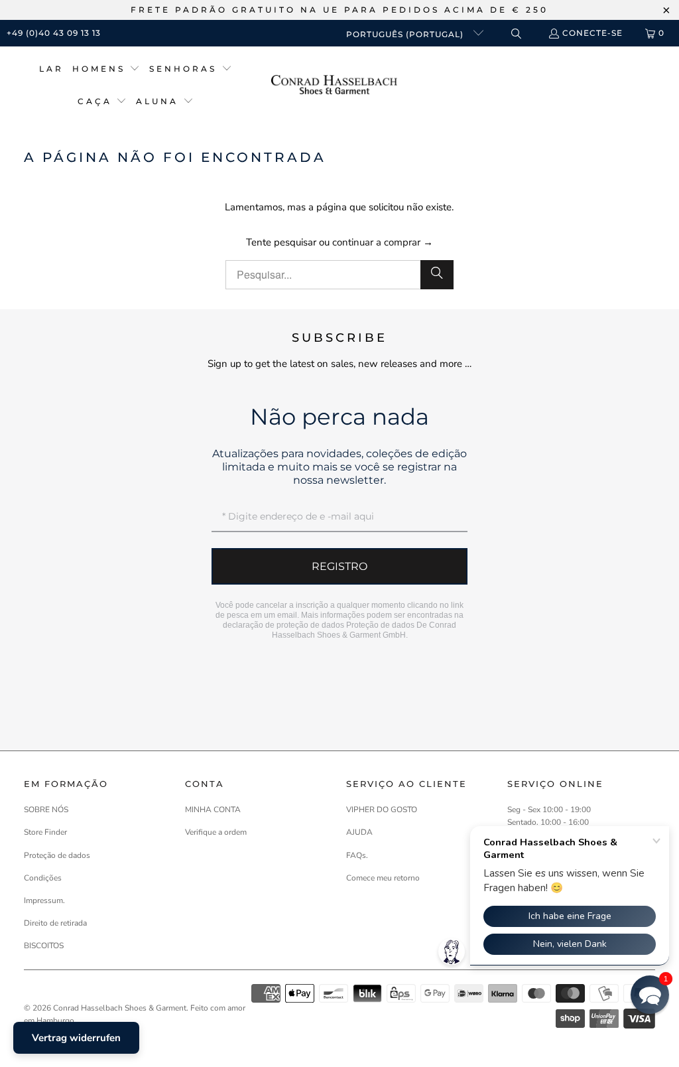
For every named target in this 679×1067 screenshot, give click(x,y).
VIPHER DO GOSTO (381, 809)
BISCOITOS (44, 945)
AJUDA (359, 832)
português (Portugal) (406, 34)
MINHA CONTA (213, 809)
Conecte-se (592, 33)
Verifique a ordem (216, 832)
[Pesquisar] (515, 33)
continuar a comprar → (382, 242)
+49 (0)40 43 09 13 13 (54, 33)
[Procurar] (437, 274)
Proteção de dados (380, 625)
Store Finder (45, 832)
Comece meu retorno (383, 878)
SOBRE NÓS (46, 809)
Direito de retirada (55, 923)
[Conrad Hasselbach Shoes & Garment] (334, 86)
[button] (106, 69)
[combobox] (339, 274)
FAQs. (357, 855)
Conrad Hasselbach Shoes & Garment (119, 1008)
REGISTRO (339, 566)
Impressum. (44, 900)
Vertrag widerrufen (76, 1037)
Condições (43, 878)
